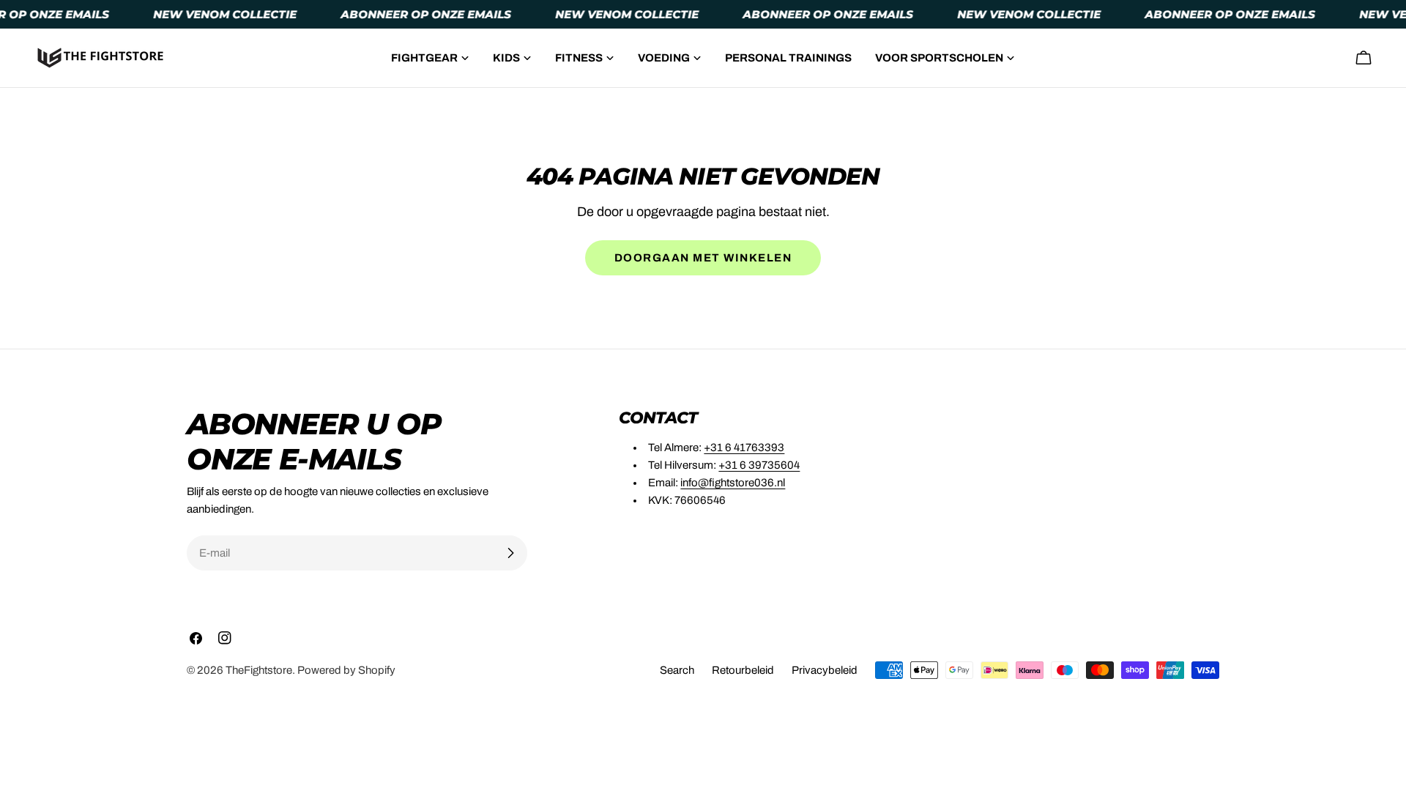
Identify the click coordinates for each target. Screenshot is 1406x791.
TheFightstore (259, 670)
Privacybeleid (825, 670)
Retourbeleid (743, 670)
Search (677, 670)
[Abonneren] (510, 553)
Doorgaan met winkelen (703, 258)
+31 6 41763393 (744, 447)
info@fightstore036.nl (732, 483)
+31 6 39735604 (759, 465)
